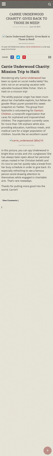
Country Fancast (18, 4)
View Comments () (9, 203)
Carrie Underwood (33, 47)
